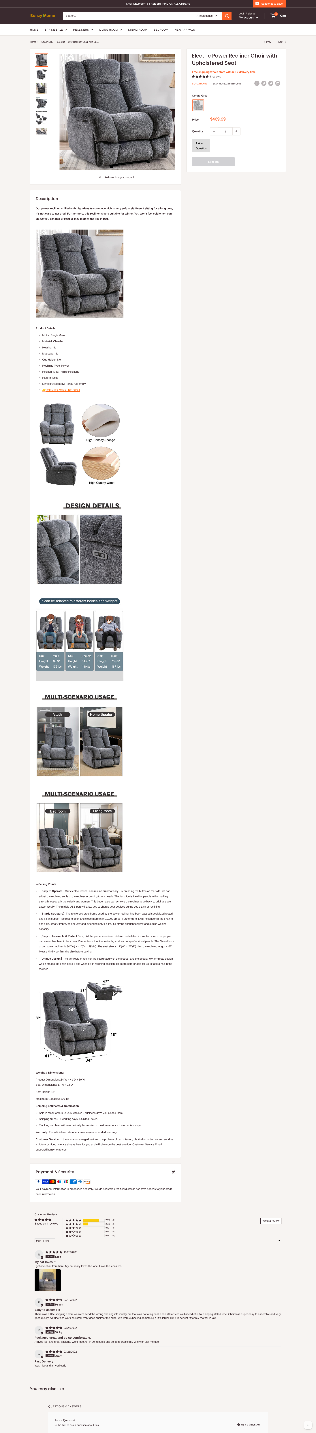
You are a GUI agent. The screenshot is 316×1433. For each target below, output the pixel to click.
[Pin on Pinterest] (263, 83)
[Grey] (198, 105)
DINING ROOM (137, 29)
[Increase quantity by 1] (236, 131)
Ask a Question (201, 146)
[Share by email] (277, 83)
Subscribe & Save (272, 3)
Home (33, 41)
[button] (200, 76)
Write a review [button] (270, 1220)
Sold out (213, 161)
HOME (34, 29)
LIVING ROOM (108, 29)
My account (247, 17)
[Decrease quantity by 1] (214, 131)
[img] (54, 1252)
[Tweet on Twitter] (270, 83)
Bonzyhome (199, 83)
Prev (268, 41)
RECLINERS (81, 29)
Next (280, 41)
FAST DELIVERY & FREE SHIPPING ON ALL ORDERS (158, 3)
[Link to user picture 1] (48, 1280)
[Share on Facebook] (256, 83)
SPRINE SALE (54, 29)
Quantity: (198, 131)
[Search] (227, 16)
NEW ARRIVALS (185, 29)
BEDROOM (161, 29)
